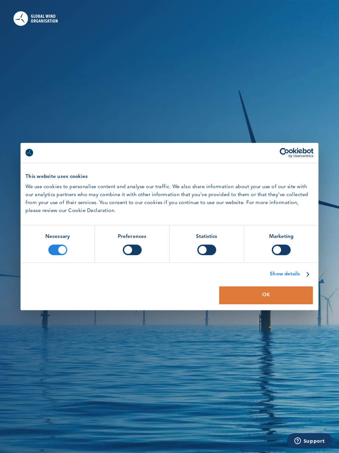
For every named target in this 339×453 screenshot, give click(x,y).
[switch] (132, 250)
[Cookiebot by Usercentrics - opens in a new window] (285, 153)
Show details (285, 274)
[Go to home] (36, 18)
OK (266, 295)
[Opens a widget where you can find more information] (309, 441)
